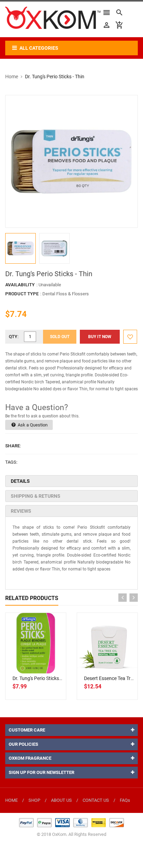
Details (20, 481)
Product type (22, 293)
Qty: (14, 336)
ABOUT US (61, 800)
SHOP (34, 800)
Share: (13, 445)
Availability (20, 284)
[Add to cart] (43, 665)
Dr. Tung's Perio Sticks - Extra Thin (48, 678)
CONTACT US (96, 800)
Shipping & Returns (35, 496)
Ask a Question (32, 425)
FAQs (125, 800)
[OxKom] (71, 822)
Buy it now (99, 336)
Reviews (21, 511)
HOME (11, 800)
